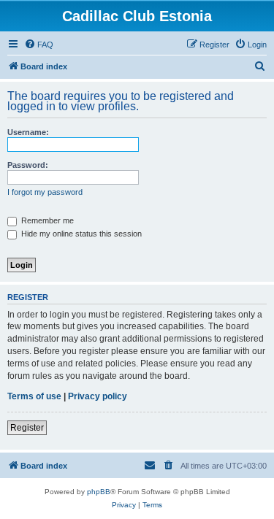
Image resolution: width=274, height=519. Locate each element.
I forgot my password (45, 192)
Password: (27, 165)
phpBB (98, 492)
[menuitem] (38, 44)
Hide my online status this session (80, 233)
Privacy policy (97, 396)
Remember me (46, 220)
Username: (28, 132)
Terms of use (34, 396)
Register (27, 428)
